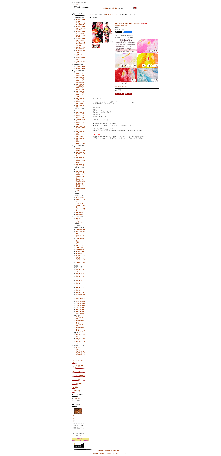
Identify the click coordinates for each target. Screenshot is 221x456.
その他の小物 (79, 214)
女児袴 (75, 192)
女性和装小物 (79, 247)
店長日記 (75, 387)
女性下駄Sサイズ (80, 351)
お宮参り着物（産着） (79, 17)
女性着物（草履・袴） (79, 227)
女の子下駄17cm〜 (80, 303)
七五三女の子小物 (78, 195)
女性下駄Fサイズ (80, 353)
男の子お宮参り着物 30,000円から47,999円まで (80, 28)
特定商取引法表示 (77, 383)
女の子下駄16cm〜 (80, 301)
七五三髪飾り (77, 194)
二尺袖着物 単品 (80, 229)
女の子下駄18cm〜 (80, 305)
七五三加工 (76, 224)
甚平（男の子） (78, 333)
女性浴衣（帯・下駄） (79, 345)
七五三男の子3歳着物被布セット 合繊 (80, 154)
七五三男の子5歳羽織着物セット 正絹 (80, 176)
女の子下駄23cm (80, 313)
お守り (77, 220)
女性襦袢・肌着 (80, 251)
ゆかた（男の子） (78, 315)
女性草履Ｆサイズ (80, 255)
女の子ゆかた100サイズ (111, 14)
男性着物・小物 (78, 266)
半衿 (77, 207)
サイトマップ (75, 4)
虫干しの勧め (76, 371)
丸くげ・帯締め (80, 197)
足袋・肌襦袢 (79, 212)
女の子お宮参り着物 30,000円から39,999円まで (80, 43)
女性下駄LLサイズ (80, 355)
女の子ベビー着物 (80, 66)
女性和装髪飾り (80, 249)
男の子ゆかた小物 (80, 331)
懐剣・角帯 (79, 218)
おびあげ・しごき (80, 205)
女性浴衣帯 (79, 349)
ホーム (91, 14)
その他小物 (79, 222)
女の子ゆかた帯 (80, 292)
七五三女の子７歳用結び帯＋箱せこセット (80, 128)
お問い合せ (114, 8)
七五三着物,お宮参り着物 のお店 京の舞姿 (108, 451)
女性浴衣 (78, 347)
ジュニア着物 (77, 226)
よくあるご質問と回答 (79, 375)
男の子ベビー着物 (80, 68)
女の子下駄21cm (80, 309)
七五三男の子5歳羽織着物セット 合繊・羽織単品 (80, 181)
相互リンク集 (76, 391)
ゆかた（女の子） (78, 268)
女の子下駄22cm (80, 311)
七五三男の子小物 (78, 216)
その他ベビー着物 (78, 64)
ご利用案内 (106, 8)
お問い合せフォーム (117, 453)
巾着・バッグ (79, 245)
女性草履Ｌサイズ (80, 257)
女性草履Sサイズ (80, 253)
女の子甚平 (79, 290)
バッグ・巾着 (79, 203)
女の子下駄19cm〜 (80, 307)
